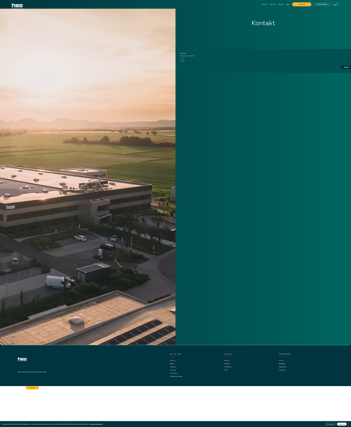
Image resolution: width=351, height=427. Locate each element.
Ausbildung (227, 367)
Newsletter (282, 363)
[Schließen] (349, 424)
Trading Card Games (176, 376)
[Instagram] (29, 415)
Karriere (226, 360)
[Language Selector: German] (336, 4)
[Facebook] (19, 415)
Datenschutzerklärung (96, 424)
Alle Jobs (227, 363)
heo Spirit (173, 370)
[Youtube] (24, 415)
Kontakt (281, 360)
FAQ (225, 370)
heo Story (173, 367)
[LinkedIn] (34, 415)
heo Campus (174, 373)
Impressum (282, 370)
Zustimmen (342, 424)
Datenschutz (282, 367)
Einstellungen (330, 424)
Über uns (173, 360)
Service (172, 363)
